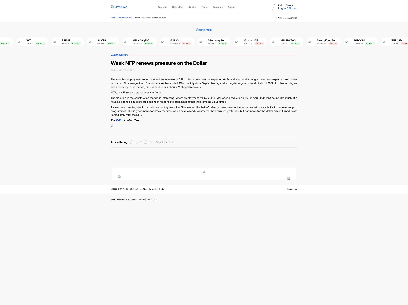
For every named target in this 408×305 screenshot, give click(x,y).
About (231, 7)
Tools (204, 7)
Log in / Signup (287, 8)
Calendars (177, 7)
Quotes (192, 7)
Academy (218, 7)
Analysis (162, 7)
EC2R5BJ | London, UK (146, 199)
